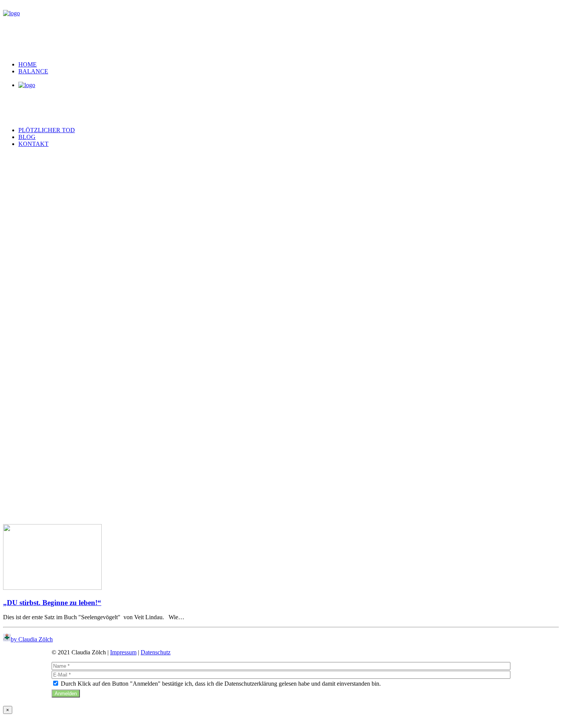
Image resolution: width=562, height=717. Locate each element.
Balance (33, 71)
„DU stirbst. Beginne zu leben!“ (52, 603)
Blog (27, 137)
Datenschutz (156, 652)
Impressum (123, 652)
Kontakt (33, 144)
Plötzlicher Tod (46, 130)
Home (27, 64)
